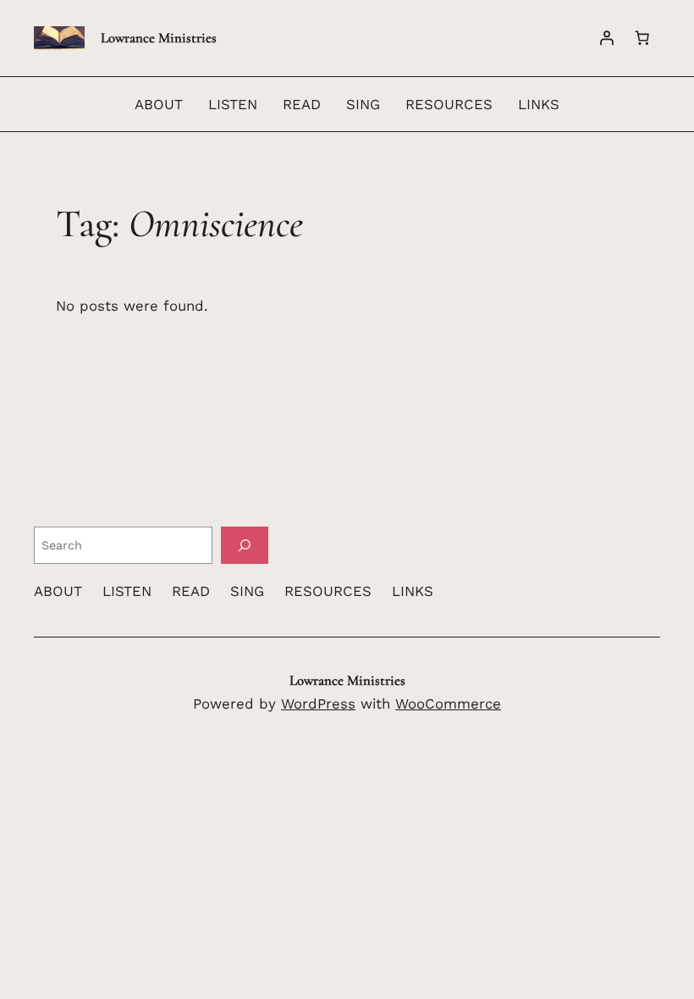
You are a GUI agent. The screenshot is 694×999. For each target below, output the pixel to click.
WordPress (318, 703)
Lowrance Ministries (159, 38)
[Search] (244, 545)
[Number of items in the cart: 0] (642, 38)
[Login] (607, 38)
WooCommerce (448, 703)
